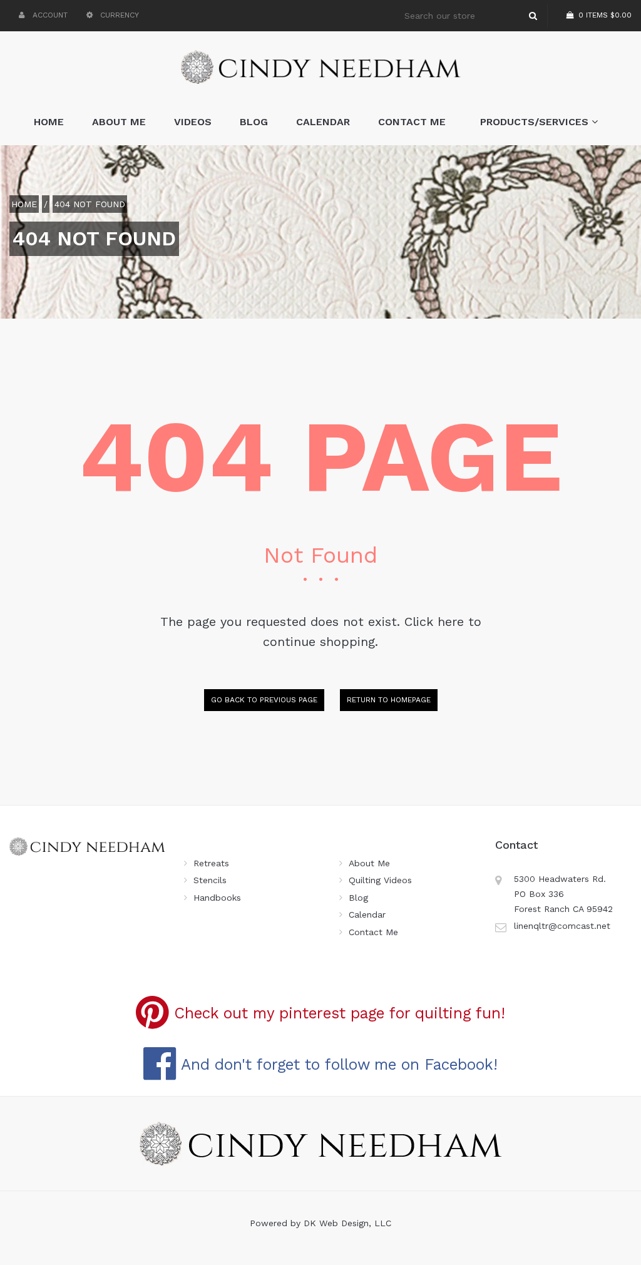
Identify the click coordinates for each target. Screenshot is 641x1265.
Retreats (211, 863)
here (451, 621)
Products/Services (536, 122)
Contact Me (412, 122)
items (605, 15)
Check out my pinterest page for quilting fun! (337, 1013)
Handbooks (217, 898)
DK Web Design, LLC (347, 1223)
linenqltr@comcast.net (562, 926)
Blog (254, 122)
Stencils (210, 880)
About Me (119, 122)
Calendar (323, 122)
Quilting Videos (380, 880)
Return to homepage (389, 699)
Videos (193, 122)
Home (49, 122)
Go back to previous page (264, 699)
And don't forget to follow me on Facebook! (337, 1064)
